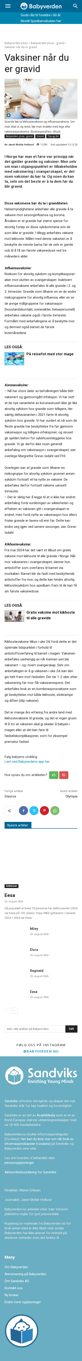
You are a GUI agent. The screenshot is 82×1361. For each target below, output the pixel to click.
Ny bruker (12, 1295)
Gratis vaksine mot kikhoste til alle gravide (50, 615)
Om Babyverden (16, 1267)
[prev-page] (7, 1011)
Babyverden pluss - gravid (47, 43)
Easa (33, 992)
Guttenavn (11, 886)
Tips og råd (53, 136)
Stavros (10, 796)
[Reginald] (15, 974)
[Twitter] (33, 810)
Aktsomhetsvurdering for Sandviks (30, 1172)
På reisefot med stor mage (50, 354)
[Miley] (15, 932)
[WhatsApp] (54, 810)
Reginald (37, 971)
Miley (34, 929)
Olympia (71, 796)
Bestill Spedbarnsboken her (41, 21)
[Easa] (15, 995)
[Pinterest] (44, 810)
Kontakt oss (14, 1288)
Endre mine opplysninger (23, 1302)
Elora (34, 950)
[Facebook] (23, 810)
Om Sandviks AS (17, 1281)
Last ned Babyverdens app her (27, 762)
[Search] (75, 6)
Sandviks (11, 1101)
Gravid (40, 136)
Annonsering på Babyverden (25, 1274)
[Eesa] (41, 862)
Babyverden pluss (16, 43)
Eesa (10, 895)
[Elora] (15, 953)
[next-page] (15, 1011)
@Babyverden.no (41, 1051)
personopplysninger (19, 1163)
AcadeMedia (46, 1115)
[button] (7, 6)
